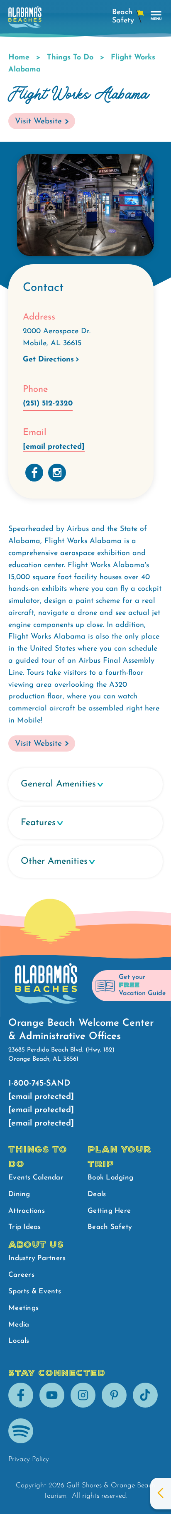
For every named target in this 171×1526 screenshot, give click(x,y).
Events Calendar (36, 1177)
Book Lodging (110, 1177)
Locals (18, 1340)
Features (38, 823)
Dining (19, 1194)
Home (18, 57)
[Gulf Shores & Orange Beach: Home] (25, 19)
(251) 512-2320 (48, 404)
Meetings (23, 1308)
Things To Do (70, 57)
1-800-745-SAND (39, 1083)
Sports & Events (34, 1291)
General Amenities (58, 784)
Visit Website (38, 121)
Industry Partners (37, 1258)
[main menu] (156, 16)
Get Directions (48, 360)
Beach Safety (110, 1227)
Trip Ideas (24, 1227)
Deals (97, 1194)
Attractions (26, 1210)
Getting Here (109, 1210)
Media (18, 1324)
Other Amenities (54, 861)
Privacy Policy (28, 1459)
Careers (21, 1274)
